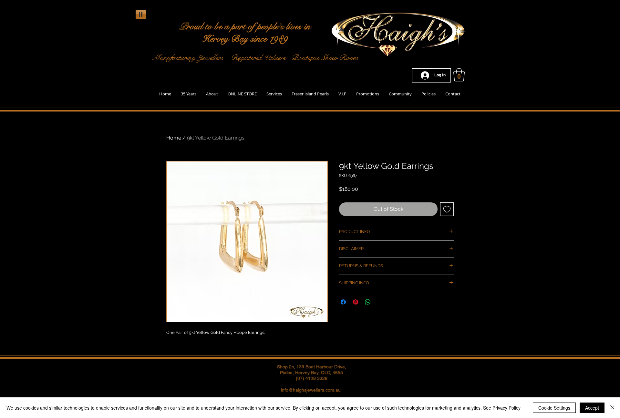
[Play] (141, 14)
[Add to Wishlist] (447, 209)
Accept (592, 407)
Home (173, 138)
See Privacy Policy (502, 407)
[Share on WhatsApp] (368, 302)
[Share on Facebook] (343, 302)
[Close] (612, 408)
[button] (459, 75)
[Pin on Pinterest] (355, 302)
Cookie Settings (554, 407)
